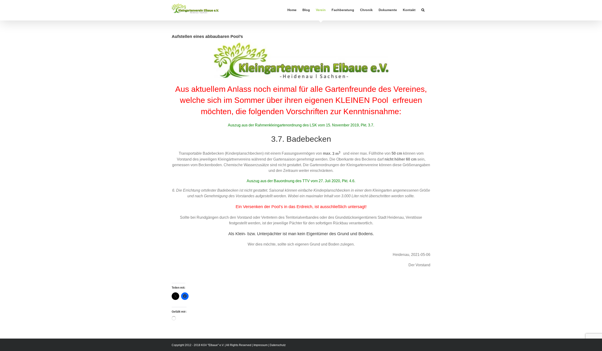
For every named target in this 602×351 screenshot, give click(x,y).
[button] (422, 10)
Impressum (260, 345)
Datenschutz (278, 345)
